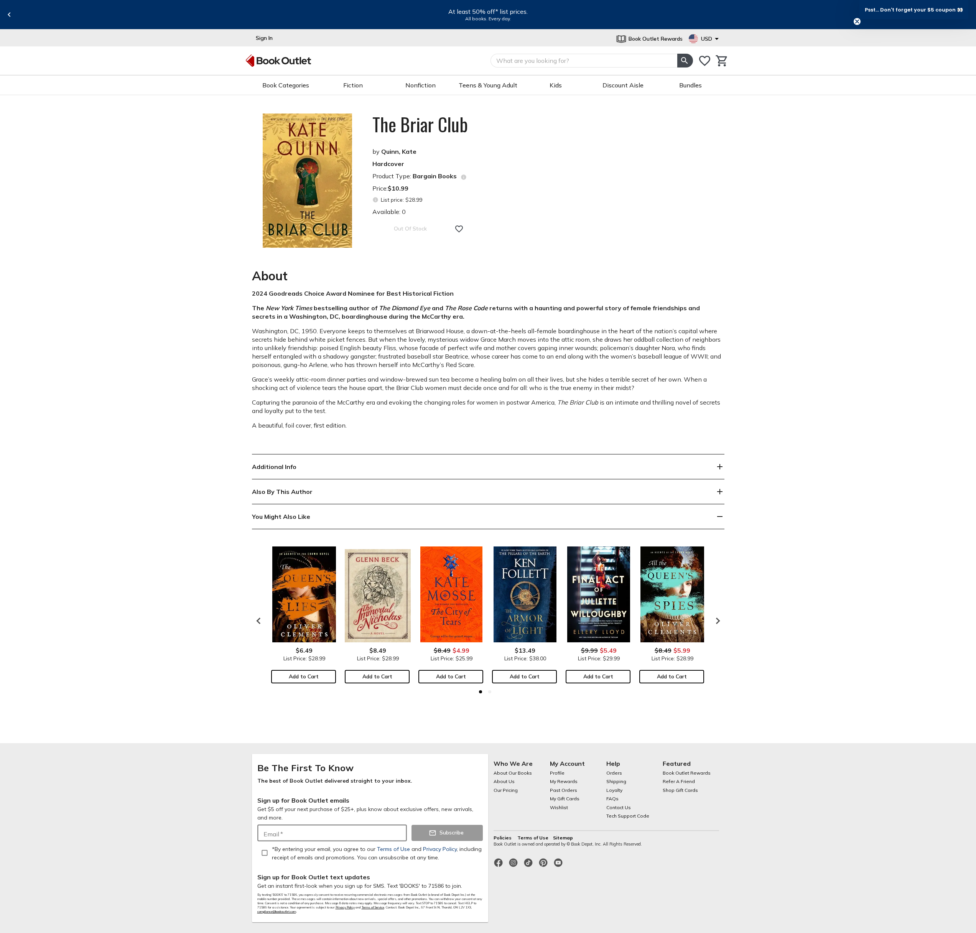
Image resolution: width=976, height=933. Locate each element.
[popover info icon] (464, 177)
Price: (390, 188)
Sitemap (563, 838)
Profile (557, 773)
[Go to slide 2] (489, 691)
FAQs (612, 798)
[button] (913, 9)
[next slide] (716, 621)
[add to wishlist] (459, 229)
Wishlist (559, 807)
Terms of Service (373, 907)
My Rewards (564, 781)
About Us (504, 781)
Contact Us (618, 807)
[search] (685, 60)
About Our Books (513, 773)
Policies (503, 838)
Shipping (616, 781)
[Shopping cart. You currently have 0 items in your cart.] (722, 60)
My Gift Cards (564, 798)
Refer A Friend (679, 781)
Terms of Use (532, 838)
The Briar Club (420, 124)
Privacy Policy (345, 907)
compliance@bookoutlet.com (276, 911)
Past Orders (563, 790)
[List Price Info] (375, 200)
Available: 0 (389, 212)
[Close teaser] (857, 21)
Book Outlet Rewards (687, 773)
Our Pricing (506, 790)
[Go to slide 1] (480, 691)
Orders (614, 773)
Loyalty (614, 790)
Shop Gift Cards (680, 790)
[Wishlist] (704, 60)
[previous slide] (9, 14)
